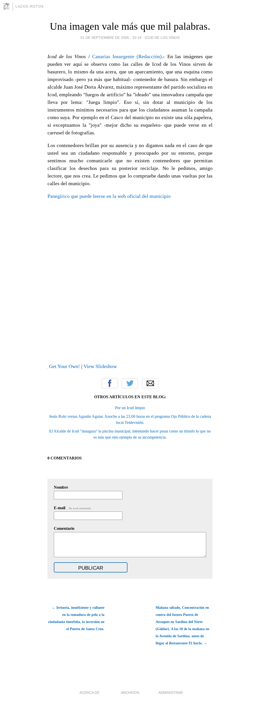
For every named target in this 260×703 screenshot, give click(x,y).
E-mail (73, 508)
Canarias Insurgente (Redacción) (127, 56)
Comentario (64, 528)
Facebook (110, 383)
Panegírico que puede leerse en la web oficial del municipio (109, 196)
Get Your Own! (64, 366)
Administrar (170, 693)
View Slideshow (100, 366)
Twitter (130, 383)
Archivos (130, 693)
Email (150, 383)
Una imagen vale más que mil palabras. (130, 26)
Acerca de (89, 693)
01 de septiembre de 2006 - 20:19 (110, 38)
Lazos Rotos (29, 6)
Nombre (61, 487)
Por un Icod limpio (130, 408)
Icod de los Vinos (162, 38)
